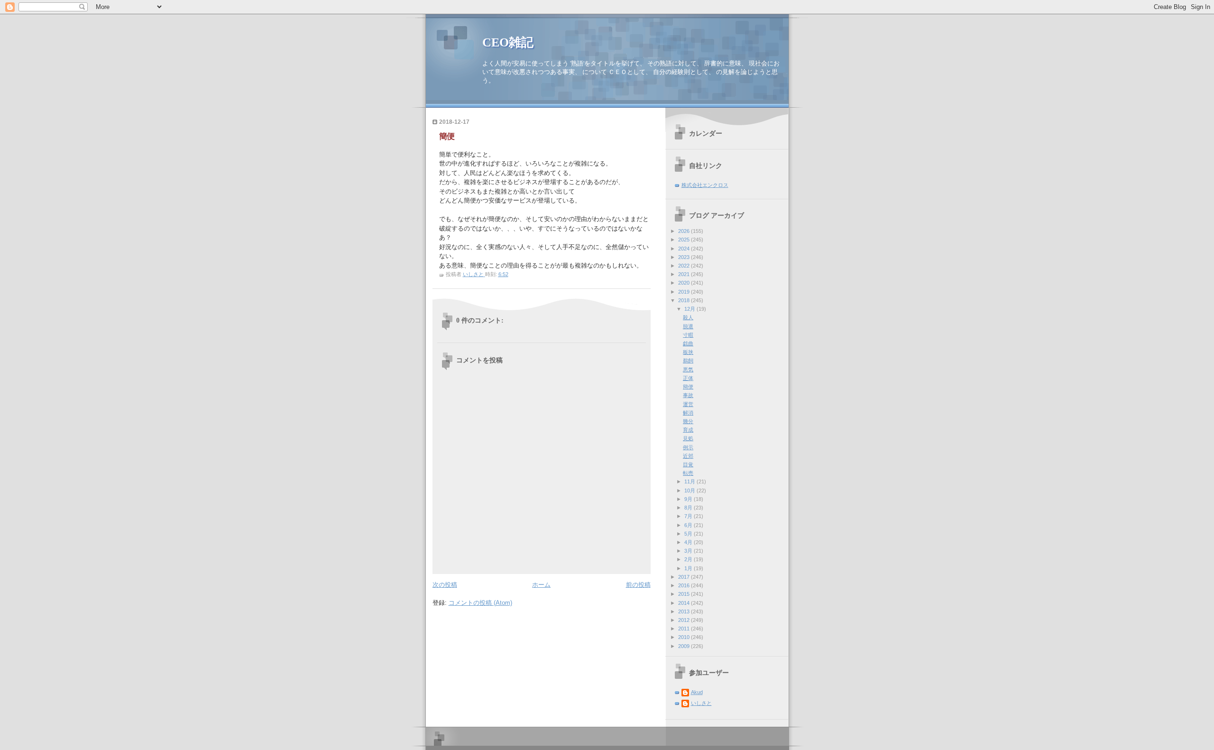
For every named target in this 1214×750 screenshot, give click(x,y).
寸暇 (688, 335)
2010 (684, 637)
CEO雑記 (507, 42)
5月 (689, 534)
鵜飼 (688, 360)
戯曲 (688, 343)
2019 (684, 292)
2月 (689, 559)
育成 (688, 430)
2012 (684, 620)
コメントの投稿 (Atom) (480, 602)
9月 (689, 499)
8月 (689, 507)
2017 (684, 577)
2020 (684, 283)
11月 (690, 481)
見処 (688, 438)
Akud (697, 692)
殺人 (688, 317)
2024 (684, 248)
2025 (684, 239)
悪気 (688, 369)
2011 (684, 628)
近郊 (688, 456)
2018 (684, 300)
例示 (688, 447)
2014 (684, 603)
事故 (688, 395)
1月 (689, 568)
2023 (684, 257)
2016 (684, 585)
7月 (689, 516)
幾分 (688, 421)
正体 (688, 378)
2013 (684, 611)
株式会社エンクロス (704, 185)
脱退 (688, 326)
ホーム (541, 584)
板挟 (688, 352)
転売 (688, 473)
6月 (689, 525)
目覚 (688, 464)
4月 (689, 542)
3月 (689, 551)
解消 (688, 413)
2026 (684, 231)
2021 (684, 274)
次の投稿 (444, 584)
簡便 (688, 386)
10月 (690, 490)
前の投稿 (638, 584)
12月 (690, 309)
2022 (684, 266)
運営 (688, 404)
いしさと (701, 703)
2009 (684, 646)
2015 (684, 594)
